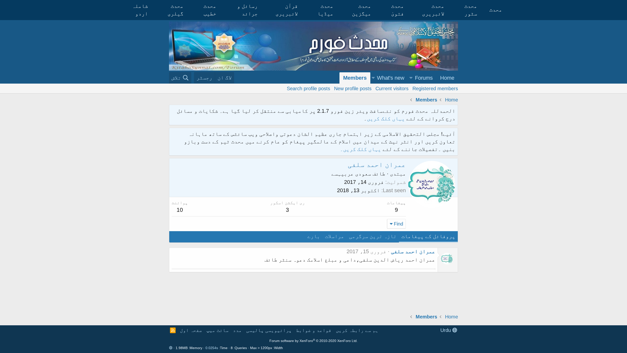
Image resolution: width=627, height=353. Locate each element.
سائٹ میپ (217, 330)
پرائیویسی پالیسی (269, 330)
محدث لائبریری (433, 10)
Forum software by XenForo (313, 341)
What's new (390, 78)
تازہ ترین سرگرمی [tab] (373, 236)
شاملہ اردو (140, 10)
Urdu (446, 330)
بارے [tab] (313, 236)
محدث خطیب (210, 10)
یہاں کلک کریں (386, 118)
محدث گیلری (175, 10)
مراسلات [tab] (334, 236)
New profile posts (353, 88)
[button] (411, 78)
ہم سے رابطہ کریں (357, 330)
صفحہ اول (191, 330)
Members (355, 78)
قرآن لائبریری (287, 10)
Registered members (435, 88)
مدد (237, 330)
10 (180, 210)
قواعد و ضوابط (313, 330)
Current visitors (392, 88)
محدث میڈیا (325, 10)
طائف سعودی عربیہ (361, 174)
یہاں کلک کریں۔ (361, 149)
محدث (495, 10)
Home (447, 78)
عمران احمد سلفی (413, 251)
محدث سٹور (470, 10)
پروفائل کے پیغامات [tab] (428, 236)
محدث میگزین (361, 10)
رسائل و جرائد (247, 10)
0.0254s (211, 348)
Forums (424, 78)
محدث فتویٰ (397, 10)
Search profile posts (308, 88)
